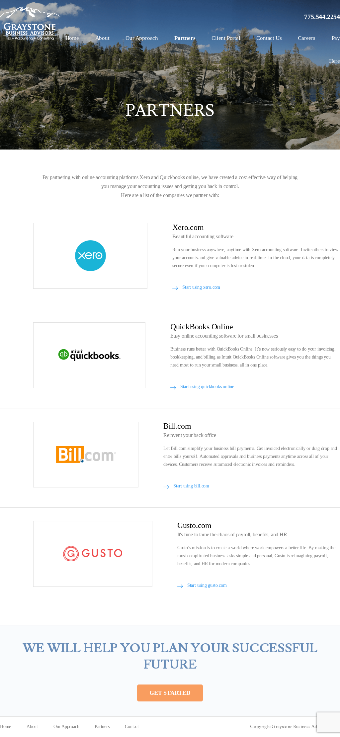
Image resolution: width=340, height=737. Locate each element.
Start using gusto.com (207, 585)
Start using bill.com (191, 485)
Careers (306, 38)
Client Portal (226, 38)
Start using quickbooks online (207, 386)
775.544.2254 (322, 16)
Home (72, 38)
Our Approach (142, 38)
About (102, 38)
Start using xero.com (201, 287)
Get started (170, 692)
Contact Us (269, 38)
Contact (132, 726)
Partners (184, 38)
